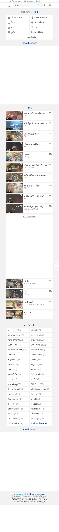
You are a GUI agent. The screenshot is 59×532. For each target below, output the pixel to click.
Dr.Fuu (36, 359)
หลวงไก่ (13, 404)
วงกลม (12, 379)
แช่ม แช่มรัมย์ (15, 419)
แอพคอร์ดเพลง (41, 499)
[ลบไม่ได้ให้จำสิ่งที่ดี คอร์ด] (14, 188)
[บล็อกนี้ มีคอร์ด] (9, 5)
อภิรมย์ (13, 414)
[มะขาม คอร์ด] (14, 156)
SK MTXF (43, 304)
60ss (26, 501)
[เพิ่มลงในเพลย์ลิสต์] (50, 112)
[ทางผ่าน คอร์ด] (14, 314)
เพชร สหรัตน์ (38, 345)
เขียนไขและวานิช (40, 389)
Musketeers (38, 409)
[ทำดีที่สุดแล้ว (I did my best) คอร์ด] (14, 125)
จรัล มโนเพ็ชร (15, 423)
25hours (13, 355)
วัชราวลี (36, 394)
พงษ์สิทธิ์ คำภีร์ (16, 335)
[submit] (38, 5)
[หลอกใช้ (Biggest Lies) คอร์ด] (14, 208)
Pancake (14, 394)
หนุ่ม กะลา (14, 359)
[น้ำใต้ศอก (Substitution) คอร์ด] (14, 198)
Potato (36, 369)
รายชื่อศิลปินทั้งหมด (39, 423)
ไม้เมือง (36, 404)
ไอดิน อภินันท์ (15, 399)
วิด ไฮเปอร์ (37, 374)
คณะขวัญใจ (14, 374)
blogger (42, 501)
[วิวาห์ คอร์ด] (14, 293)
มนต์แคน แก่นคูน (17, 350)
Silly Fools (37, 384)
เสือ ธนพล (37, 414)
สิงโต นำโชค (38, 350)
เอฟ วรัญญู (14, 384)
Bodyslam (37, 335)
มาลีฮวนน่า (37, 340)
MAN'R (27, 283)
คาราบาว (14, 330)
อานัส (35, 399)
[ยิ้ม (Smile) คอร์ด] (14, 304)
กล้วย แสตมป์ (15, 340)
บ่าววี (35, 379)
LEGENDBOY (29, 304)
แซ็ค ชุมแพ (28, 209)
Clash (12, 369)
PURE (26, 115)
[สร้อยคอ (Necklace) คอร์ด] (14, 146)
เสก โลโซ (37, 330)
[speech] (44, 5)
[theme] (50, 5)
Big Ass (36, 364)
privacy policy (28, 499)
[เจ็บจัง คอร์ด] (14, 283)
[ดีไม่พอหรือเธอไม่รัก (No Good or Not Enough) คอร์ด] (14, 167)
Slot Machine (15, 409)
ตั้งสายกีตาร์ (16, 499)
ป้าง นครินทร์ (15, 389)
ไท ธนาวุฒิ (37, 419)
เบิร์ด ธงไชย (15, 345)
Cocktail (13, 364)
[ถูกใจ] (21, 112)
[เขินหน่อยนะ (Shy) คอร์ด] (14, 136)
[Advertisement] (29, 75)
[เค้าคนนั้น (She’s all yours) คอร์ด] (14, 115)
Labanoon (37, 355)
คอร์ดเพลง (25, 12)
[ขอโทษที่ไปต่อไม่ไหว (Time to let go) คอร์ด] (14, 177)
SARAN (32, 167)
